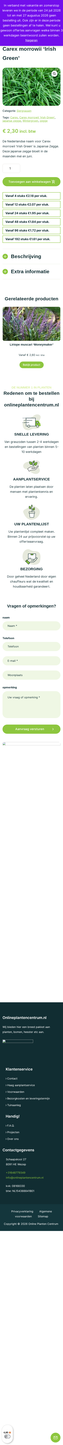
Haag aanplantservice (21, 1085)
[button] (54, 74)
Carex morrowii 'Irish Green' (37, 117)
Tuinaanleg (14, 1105)
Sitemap (43, 1216)
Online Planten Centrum (43, 1223)
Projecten (13, 1132)
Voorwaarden (15, 1091)
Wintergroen (30, 120)
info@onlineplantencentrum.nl (25, 1177)
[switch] (7, 1436)
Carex (14, 117)
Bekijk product (31, 364)
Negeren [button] (31, 40)
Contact (12, 1078)
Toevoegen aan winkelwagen (29, 181)
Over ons (13, 1139)
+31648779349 (15, 1172)
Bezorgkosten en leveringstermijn (28, 1098)
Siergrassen (24, 110)
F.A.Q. (10, 1125)
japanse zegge (12, 120)
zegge (44, 120)
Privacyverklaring (22, 1211)
